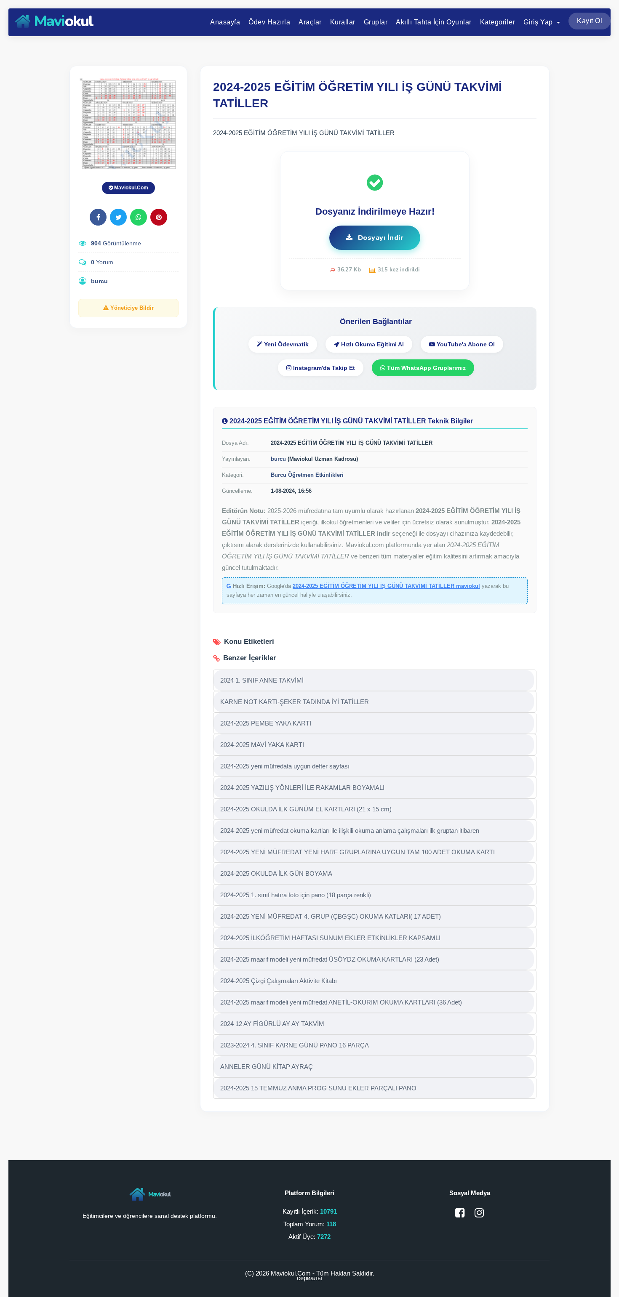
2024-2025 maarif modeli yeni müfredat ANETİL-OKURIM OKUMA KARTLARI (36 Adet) (341, 1002)
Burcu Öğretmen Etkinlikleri (307, 475)
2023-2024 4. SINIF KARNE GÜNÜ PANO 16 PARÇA (294, 1045)
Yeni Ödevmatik (285, 344)
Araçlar (310, 22)
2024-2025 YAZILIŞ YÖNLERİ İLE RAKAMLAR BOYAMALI (302, 787)
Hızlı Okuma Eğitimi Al (371, 344)
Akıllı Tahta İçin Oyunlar (434, 22)
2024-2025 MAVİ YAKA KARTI (262, 744)
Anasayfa (225, 22)
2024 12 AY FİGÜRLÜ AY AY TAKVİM (272, 1023)
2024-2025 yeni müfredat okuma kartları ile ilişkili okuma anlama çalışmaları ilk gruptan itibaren (349, 830)
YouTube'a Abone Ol (465, 344)
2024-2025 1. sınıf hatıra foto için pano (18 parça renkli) (295, 894)
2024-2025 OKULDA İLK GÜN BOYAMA (276, 873)
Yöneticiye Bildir (131, 308)
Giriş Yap (539, 22)
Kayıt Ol (589, 20)
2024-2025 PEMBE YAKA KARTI (265, 723)
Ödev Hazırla (269, 22)
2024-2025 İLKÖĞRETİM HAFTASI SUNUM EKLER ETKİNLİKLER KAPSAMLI (330, 937)
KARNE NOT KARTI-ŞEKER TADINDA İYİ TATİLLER (294, 701)
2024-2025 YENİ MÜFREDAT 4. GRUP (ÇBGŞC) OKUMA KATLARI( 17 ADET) (330, 916)
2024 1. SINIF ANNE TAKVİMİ (262, 680)
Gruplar (376, 22)
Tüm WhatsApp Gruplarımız (425, 367)
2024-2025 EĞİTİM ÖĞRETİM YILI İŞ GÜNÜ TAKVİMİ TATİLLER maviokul (386, 586)
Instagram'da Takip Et (323, 367)
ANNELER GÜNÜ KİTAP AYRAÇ (266, 1066)
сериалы (309, 1277)
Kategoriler (497, 22)
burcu (99, 281)
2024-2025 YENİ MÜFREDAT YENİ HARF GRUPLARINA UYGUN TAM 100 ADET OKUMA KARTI (357, 852)
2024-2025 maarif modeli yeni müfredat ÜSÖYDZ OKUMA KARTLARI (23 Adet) (329, 959)
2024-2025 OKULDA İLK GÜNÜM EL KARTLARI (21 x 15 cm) (306, 809)
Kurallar (342, 22)
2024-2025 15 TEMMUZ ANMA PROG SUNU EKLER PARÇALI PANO (318, 1088)
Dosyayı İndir (379, 237)
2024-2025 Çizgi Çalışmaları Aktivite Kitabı (278, 980)
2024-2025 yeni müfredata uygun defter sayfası (285, 766)
